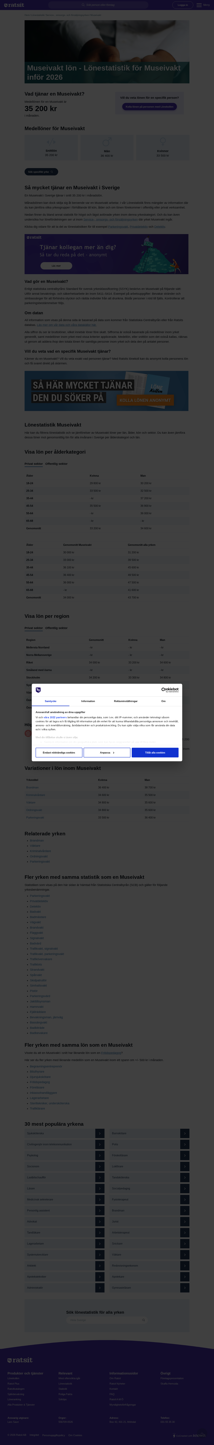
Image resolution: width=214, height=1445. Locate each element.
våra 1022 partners (55, 717)
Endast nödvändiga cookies (59, 752)
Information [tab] (88, 701)
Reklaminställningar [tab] (126, 701)
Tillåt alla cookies (155, 752)
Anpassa (105, 752)
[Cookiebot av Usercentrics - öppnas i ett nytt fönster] (164, 690)
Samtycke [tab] (50, 701)
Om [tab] (163, 701)
